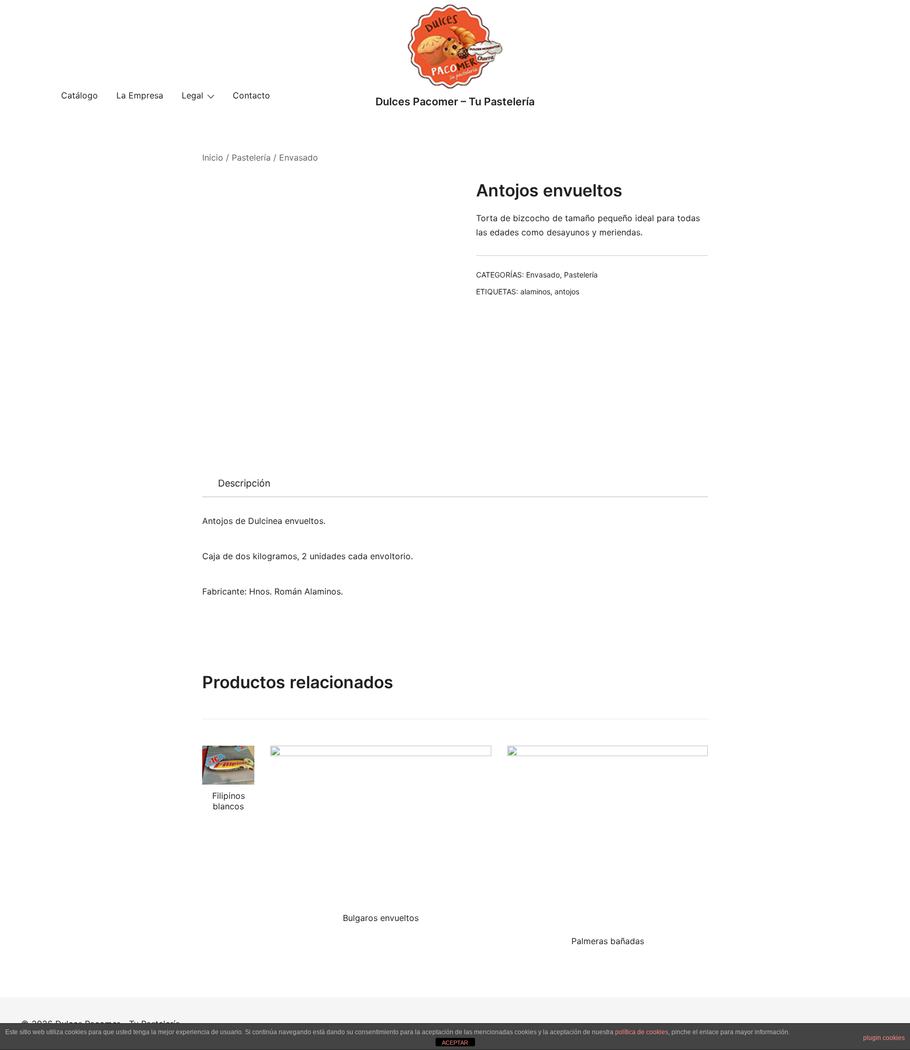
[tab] (244, 483)
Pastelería (251, 157)
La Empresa (139, 95)
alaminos (535, 291)
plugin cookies (884, 1038)
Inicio (212, 157)
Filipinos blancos (228, 800)
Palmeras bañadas (607, 941)
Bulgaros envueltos (381, 918)
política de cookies (641, 1032)
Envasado (298, 157)
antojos (567, 291)
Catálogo (79, 95)
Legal (192, 95)
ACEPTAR (455, 1042)
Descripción (244, 483)
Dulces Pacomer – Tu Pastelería (455, 101)
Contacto (251, 95)
